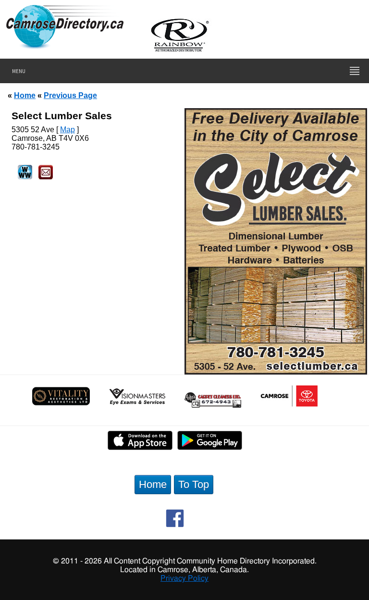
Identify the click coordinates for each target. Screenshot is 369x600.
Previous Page (70, 95)
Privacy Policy (184, 578)
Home (25, 95)
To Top (193, 484)
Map (67, 129)
